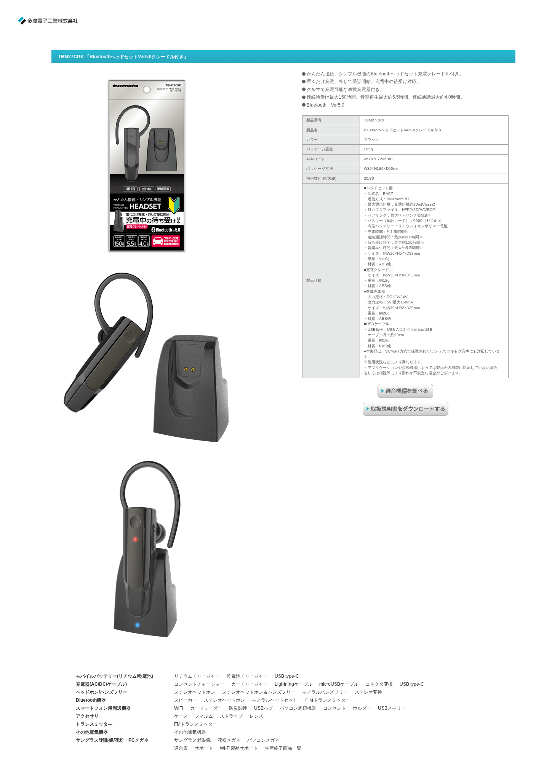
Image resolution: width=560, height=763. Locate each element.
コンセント (334, 708)
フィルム (204, 716)
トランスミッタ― (94, 724)
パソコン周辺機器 (298, 708)
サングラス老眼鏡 (192, 740)
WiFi (178, 708)
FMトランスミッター (195, 724)
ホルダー (362, 708)
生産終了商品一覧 (283, 748)
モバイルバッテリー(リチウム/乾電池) (114, 676)
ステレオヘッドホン (194, 692)
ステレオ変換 (368, 692)
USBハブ (263, 708)
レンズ (256, 716)
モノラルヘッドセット (275, 700)
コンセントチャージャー (199, 684)
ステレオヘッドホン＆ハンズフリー (258, 692)
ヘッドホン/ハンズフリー (101, 692)
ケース (181, 716)
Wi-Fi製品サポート (239, 748)
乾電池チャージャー (247, 676)
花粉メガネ (229, 740)
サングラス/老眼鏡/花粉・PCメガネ (112, 740)
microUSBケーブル (338, 684)
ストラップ (231, 716)
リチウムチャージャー (197, 676)
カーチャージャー (249, 684)
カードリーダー (206, 708)
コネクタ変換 (379, 684)
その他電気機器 (92, 732)
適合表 (181, 748)
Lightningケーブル (293, 684)
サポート (204, 748)
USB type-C (287, 676)
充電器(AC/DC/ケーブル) (101, 684)
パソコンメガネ (263, 740)
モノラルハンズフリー (325, 692)
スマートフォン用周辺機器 (103, 708)
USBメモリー (392, 708)
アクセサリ (87, 716)
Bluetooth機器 (91, 700)
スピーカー (185, 700)
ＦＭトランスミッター (327, 700)
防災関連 (238, 708)
